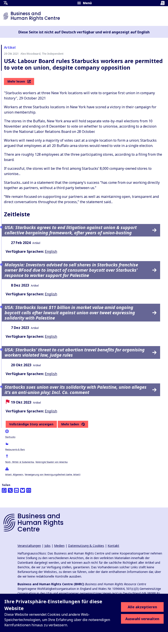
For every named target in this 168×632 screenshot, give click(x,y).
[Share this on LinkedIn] (16, 490)
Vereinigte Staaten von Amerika (51, 462)
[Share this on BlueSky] (22, 490)
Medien (59, 546)
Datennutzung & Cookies (86, 546)
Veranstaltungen (29, 546)
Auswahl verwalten (142, 618)
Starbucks (10, 437)
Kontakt (113, 546)
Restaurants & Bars (15, 449)
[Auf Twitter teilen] (10, 490)
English (51, 251)
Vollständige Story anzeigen (31, 424)
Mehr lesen (16, 81)
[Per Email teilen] (28, 490)
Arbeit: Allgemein (14, 474)
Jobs (47, 546)
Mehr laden (70, 424)
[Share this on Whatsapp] (4, 490)
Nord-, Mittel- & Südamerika (19, 462)
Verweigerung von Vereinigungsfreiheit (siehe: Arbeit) (52, 474)
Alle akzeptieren (142, 607)
